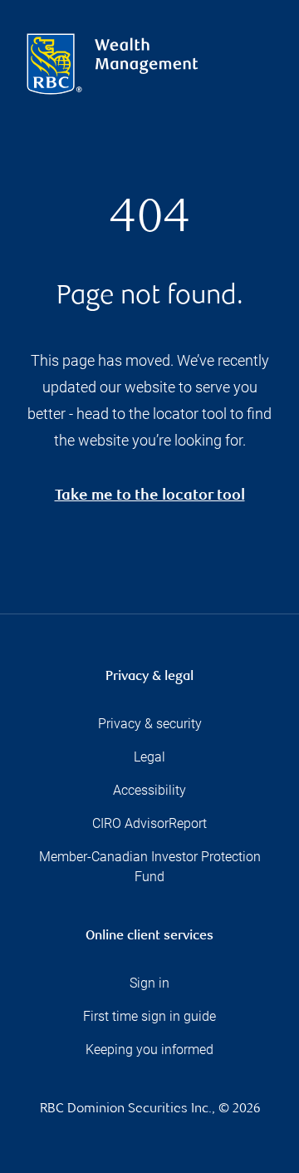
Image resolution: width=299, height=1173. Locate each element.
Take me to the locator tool (150, 497)
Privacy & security (150, 724)
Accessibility (149, 790)
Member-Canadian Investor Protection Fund (150, 867)
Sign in (149, 983)
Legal (149, 757)
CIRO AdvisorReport (149, 823)
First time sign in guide (149, 1016)
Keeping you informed (149, 1049)
